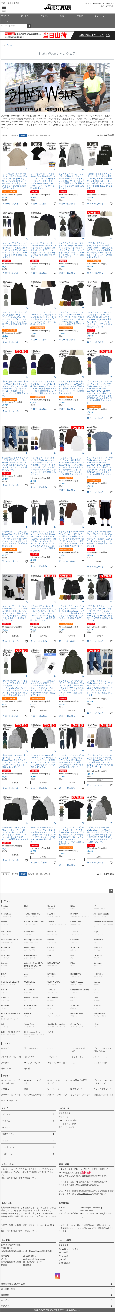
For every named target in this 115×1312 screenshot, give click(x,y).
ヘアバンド (52, 1057)
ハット (50, 1048)
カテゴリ (6, 1108)
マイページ (99, 16)
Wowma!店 (63, 1256)
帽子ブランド (76, 1089)
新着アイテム (8, 1134)
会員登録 (97, 3)
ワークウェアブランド (34, 1095)
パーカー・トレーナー (103, 1057)
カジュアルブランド (102, 1089)
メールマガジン (108, 6)
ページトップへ (111, 891)
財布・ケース (7, 1068)
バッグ (73, 1063)
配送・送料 (64, 1164)
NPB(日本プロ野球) (79, 1080)
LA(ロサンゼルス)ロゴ (11, 1100)
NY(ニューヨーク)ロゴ (103, 1095)
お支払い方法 (7, 1164)
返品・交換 (7, 1203)
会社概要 (6, 1240)
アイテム (25, 16)
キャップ (5, 1048)
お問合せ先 (64, 1203)
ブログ (80, 16)
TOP (2, 45)
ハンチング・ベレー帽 (11, 1057)
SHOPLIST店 (64, 1263)
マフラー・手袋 (100, 1063)
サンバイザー (30, 1057)
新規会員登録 (64, 1113)
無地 (26, 1089)
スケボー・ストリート (11, 1095)
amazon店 (63, 1252)
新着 (62, 16)
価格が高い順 (45, 135)
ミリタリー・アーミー (80, 1095)
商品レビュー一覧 (66, 1127)
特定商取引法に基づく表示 (13, 1284)
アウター (5, 1063)
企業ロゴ (5, 1089)
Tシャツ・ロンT (77, 1057)
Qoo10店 (63, 1259)
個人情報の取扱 (8, 1289)
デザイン (44, 16)
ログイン (87, 3)
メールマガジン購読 (67, 1124)
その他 (50, 1032)
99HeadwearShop (34, 1034)
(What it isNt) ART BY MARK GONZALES (33, 965)
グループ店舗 (65, 1240)
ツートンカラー (54, 1089)
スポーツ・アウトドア (57, 1095)
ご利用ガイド (109, 3)
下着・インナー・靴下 (57, 1063)
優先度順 (15, 135)
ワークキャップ (31, 1048)
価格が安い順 (33, 135)
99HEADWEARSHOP (57, 7)
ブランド (5, 16)
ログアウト (6, 1306)
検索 (29, 26)
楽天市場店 (63, 1245)
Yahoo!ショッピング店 (69, 1249)
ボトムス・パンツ (32, 1063)
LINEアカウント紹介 (68, 1120)
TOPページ (7, 1154)
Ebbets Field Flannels (103, 924)
